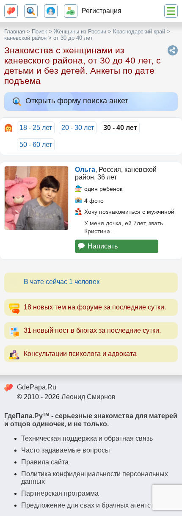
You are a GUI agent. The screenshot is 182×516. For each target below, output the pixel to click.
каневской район (25, 38)
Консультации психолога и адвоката (80, 353)
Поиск (39, 31)
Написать (103, 246)
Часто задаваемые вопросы (65, 450)
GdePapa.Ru (36, 387)
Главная (14, 31)
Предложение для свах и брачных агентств (89, 505)
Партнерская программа (60, 493)
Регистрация (101, 10)
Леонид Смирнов (88, 396)
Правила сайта (45, 462)
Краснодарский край (139, 31)
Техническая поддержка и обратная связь (87, 438)
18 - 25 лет (35, 127)
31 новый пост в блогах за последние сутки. (92, 330)
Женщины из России (80, 31)
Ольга (85, 169)
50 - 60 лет (35, 144)
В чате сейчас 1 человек (61, 281)
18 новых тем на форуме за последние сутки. (95, 307)
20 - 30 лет (77, 127)
